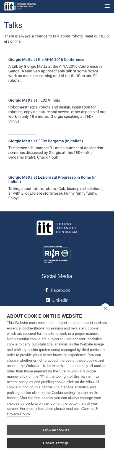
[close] (105, 308)
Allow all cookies (55, 430)
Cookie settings (56, 443)
